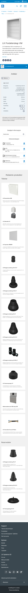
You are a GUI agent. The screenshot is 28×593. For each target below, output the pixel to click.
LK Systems (3, 11)
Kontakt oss (4, 565)
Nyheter (3, 543)
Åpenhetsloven (4, 567)
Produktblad (4, 531)
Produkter (10, 11)
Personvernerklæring (14, 590)
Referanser (4, 545)
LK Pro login (17, 1)
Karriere (3, 562)
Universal (16, 11)
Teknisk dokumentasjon (7, 528)
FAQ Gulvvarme (5, 536)
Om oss (3, 557)
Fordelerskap (22, 11)
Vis (22, 105)
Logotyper (3, 550)
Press (2, 548)
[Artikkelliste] (21, 6)
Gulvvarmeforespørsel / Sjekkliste (9, 533)
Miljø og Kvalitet (5, 559)
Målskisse (6, 78)
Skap (3, 13)
